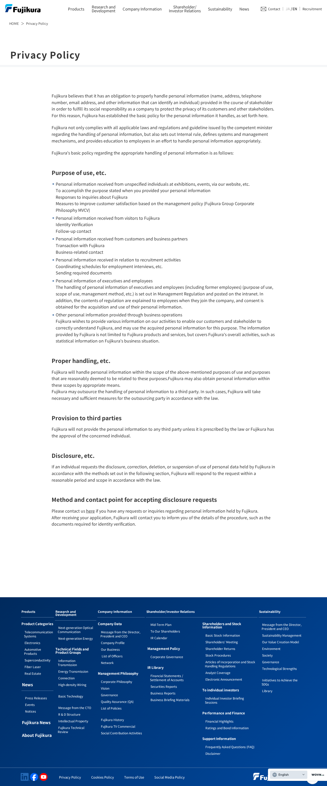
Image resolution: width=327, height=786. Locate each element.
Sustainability (220, 9)
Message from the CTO (74, 707)
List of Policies (111, 708)
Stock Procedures (218, 655)
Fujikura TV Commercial (118, 726)
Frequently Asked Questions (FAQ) (229, 747)
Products (76, 9)
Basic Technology (70, 696)
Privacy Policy (70, 777)
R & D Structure (69, 714)
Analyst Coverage (217, 672)
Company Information (142, 9)
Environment (271, 648)
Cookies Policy (102, 777)
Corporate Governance (166, 657)
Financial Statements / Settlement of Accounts (167, 677)
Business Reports (163, 693)
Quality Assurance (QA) (117, 701)
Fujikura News (36, 722)
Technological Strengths (279, 668)
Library (267, 691)
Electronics (32, 642)
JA (288, 8)
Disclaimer (212, 753)
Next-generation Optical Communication (75, 629)
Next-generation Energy (75, 638)
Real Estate (33, 673)
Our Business (110, 649)
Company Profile (113, 642)
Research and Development (65, 613)
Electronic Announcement (223, 679)
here (90, 511)
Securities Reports (163, 686)
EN (295, 8)
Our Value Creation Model (280, 642)
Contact (274, 8)
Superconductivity (37, 660)
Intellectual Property (73, 721)
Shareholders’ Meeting (221, 642)
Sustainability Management (281, 635)
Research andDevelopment (103, 9)
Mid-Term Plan (160, 624)
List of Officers (112, 656)
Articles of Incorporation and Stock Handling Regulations (230, 664)
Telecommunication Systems (38, 634)
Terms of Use (134, 777)
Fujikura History (112, 719)
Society (267, 655)
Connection (66, 678)
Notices (30, 711)
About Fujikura (37, 735)
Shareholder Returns (220, 648)
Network (107, 662)
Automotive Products (32, 651)
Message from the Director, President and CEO (120, 634)
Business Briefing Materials (170, 700)
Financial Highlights (219, 721)
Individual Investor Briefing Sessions (224, 700)
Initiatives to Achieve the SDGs (280, 682)
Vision (105, 688)
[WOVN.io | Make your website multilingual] (317, 775)
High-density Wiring (72, 684)
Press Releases (36, 698)
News (244, 9)
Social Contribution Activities (121, 733)
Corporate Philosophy (116, 681)
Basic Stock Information (222, 635)
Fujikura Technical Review (71, 729)
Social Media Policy (169, 777)
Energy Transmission (73, 671)
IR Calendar (158, 638)
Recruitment (312, 8)
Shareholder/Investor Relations (185, 9)
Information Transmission (67, 662)
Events (30, 704)
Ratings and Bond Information (227, 728)
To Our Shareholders (165, 631)
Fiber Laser (33, 667)
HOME (14, 23)
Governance (109, 695)
